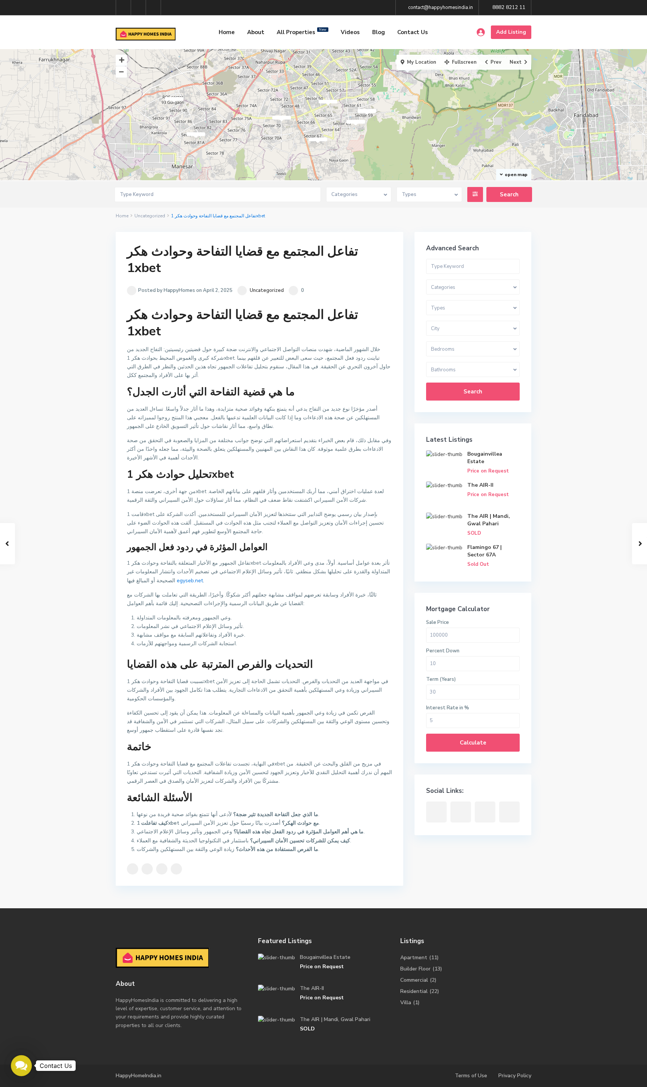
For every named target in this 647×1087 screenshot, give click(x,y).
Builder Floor (415, 968)
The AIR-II (480, 485)
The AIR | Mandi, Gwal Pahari (488, 520)
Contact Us (412, 32)
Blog (378, 32)
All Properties (301, 31)
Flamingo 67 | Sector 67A (484, 551)
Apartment (413, 957)
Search (473, 391)
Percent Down (442, 650)
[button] (21, 1065)
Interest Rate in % (447, 707)
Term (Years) (441, 679)
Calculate (473, 742)
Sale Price (437, 622)
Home (227, 32)
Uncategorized (149, 216)
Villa (405, 1002)
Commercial (414, 980)
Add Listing (511, 32)
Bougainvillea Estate (325, 957)
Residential (414, 991)
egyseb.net (190, 580)
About (255, 32)
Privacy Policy (514, 1075)
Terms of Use (471, 1075)
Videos (350, 32)
